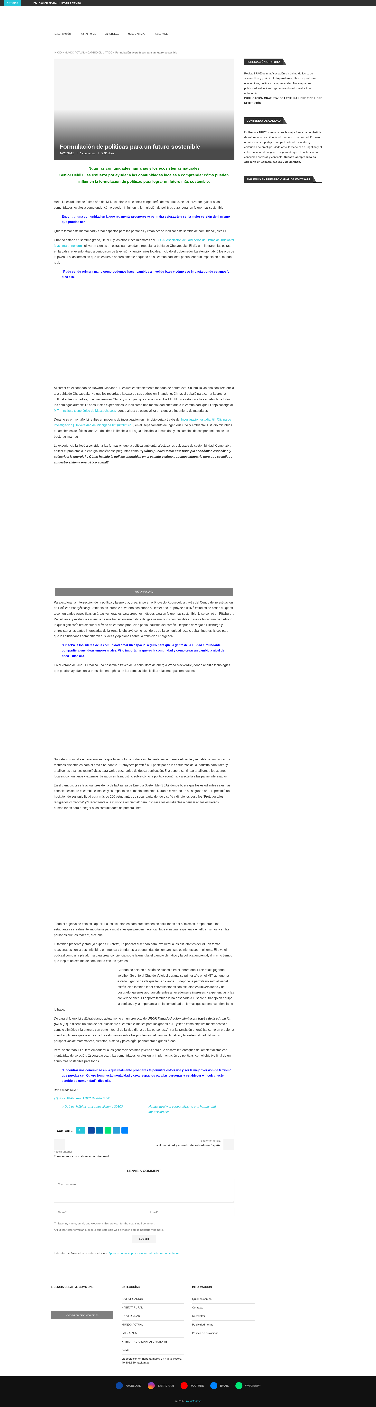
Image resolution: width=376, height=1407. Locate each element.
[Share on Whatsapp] (108, 1130)
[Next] (30, 3)
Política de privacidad (205, 1333)
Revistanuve (194, 1400)
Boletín (126, 1350)
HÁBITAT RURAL (88, 34)
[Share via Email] (124, 1130)
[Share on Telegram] (116, 1130)
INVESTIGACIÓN (62, 34)
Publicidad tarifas (202, 1324)
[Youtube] (362, 3)
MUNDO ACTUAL (136, 34)
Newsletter (198, 1315)
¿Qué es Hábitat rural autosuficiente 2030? (92, 1106)
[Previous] (25, 3)
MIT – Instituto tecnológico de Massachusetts (85, 410)
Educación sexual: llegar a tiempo (57, 3)
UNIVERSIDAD (112, 34)
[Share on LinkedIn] (99, 1130)
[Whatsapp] (371, 3)
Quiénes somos (202, 1298)
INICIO (58, 52)
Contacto (197, 1307)
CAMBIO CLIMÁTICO (100, 52)
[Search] (323, 34)
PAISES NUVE (161, 34)
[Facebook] (353, 3)
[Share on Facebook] (91, 1130)
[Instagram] (358, 3)
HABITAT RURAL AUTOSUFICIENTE (144, 1341)
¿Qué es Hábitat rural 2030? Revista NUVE (82, 1098)
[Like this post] (82, 1130)
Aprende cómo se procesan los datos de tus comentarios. (144, 1253)
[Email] (367, 3)
